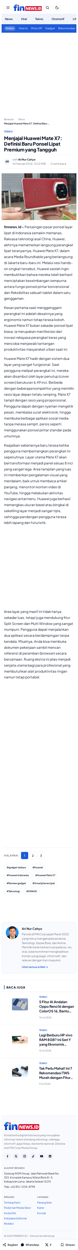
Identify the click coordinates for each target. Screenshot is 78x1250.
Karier (40, 1207)
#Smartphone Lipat (43, 883)
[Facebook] (7, 1156)
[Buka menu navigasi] (8, 8)
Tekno (39, 19)
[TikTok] (33, 1156)
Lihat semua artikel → (35, 967)
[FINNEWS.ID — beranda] (28, 7)
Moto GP (36, 28)
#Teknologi (13, 891)
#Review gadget (16, 883)
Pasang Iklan (44, 1202)
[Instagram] (24, 1156)
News (9, 19)
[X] (16, 1156)
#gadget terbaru (16, 867)
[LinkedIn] (50, 1156)
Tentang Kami (12, 1202)
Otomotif (58, 19)
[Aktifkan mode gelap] (57, 8)
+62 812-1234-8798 (22, 1186)
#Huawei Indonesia (18, 875)
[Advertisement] (39, 73)
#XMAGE (31, 891)
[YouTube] (41, 1156)
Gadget (50, 28)
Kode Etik (10, 1213)
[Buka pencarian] (47, 8)
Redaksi (9, 1223)
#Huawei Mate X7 (45, 875)
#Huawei (37, 867)
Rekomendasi (66, 28)
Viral (24, 19)
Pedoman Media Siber (17, 1207)
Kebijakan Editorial (15, 1218)
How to (23, 28)
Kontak (41, 1213)
